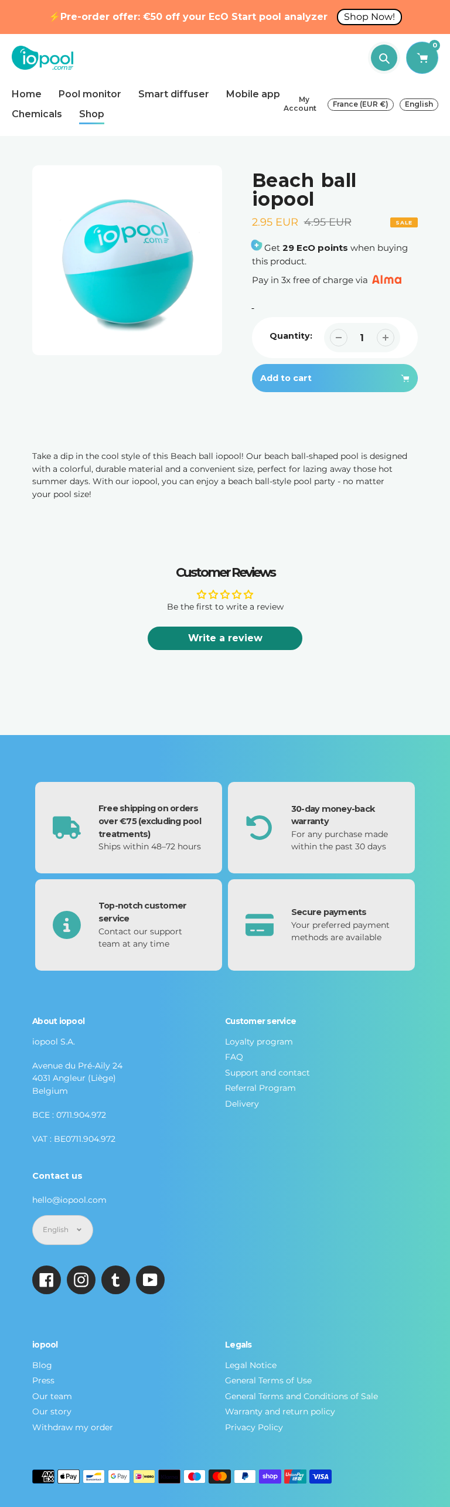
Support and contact (267, 1072)
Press (43, 1380)
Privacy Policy (254, 1427)
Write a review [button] (225, 638)
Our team (52, 1396)
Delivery (242, 1103)
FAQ (234, 1057)
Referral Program (260, 1088)
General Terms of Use (268, 1380)
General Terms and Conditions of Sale (301, 1396)
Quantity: (291, 336)
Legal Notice (251, 1365)
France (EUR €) (360, 104)
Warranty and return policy (280, 1411)
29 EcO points (315, 247)
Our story (51, 1411)
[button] (335, 411)
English (419, 104)
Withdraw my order (72, 1427)
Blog (42, 1365)
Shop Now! (369, 16)
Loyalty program (259, 1041)
